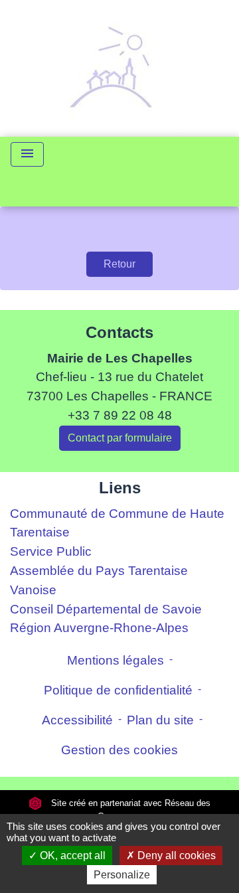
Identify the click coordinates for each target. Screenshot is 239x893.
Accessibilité (77, 720)
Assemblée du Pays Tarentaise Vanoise (99, 580)
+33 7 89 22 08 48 (120, 415)
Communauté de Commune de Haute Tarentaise (117, 523)
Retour (119, 264)
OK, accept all (71, 855)
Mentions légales (115, 660)
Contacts (119, 332)
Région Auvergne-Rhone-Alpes (99, 628)
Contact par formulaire (120, 438)
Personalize (122, 874)
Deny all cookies (175, 855)
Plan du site (160, 720)
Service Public (51, 551)
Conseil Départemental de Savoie (106, 609)
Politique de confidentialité (118, 690)
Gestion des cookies (119, 750)
